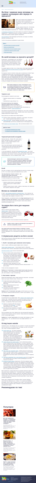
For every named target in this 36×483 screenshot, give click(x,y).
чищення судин (5, 211)
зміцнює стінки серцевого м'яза (26, 297)
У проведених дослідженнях (7, 31)
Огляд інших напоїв (8, 52)
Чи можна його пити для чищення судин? (12, 48)
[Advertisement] (18, 395)
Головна (3, 9)
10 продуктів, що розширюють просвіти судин (15, 131)
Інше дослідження (5, 36)
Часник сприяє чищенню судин (8, 247)
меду (14, 305)
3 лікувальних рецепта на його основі (11, 50)
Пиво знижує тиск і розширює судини (10, 350)
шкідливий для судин (22, 151)
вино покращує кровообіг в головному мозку (14, 193)
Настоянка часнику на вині (7, 250)
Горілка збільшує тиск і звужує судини (11, 342)
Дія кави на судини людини (8, 361)
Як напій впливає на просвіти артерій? (11, 45)
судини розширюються (16, 108)
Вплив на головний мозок (9, 47)
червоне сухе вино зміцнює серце (11, 123)
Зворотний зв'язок (10, 481)
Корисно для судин (7, 120)
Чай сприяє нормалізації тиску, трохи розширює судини (14, 357)
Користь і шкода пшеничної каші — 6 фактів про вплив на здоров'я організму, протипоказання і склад (9, 463)
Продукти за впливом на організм (9, 9)
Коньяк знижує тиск (7, 330)
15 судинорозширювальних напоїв (12, 129)
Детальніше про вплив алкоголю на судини (14, 69)
